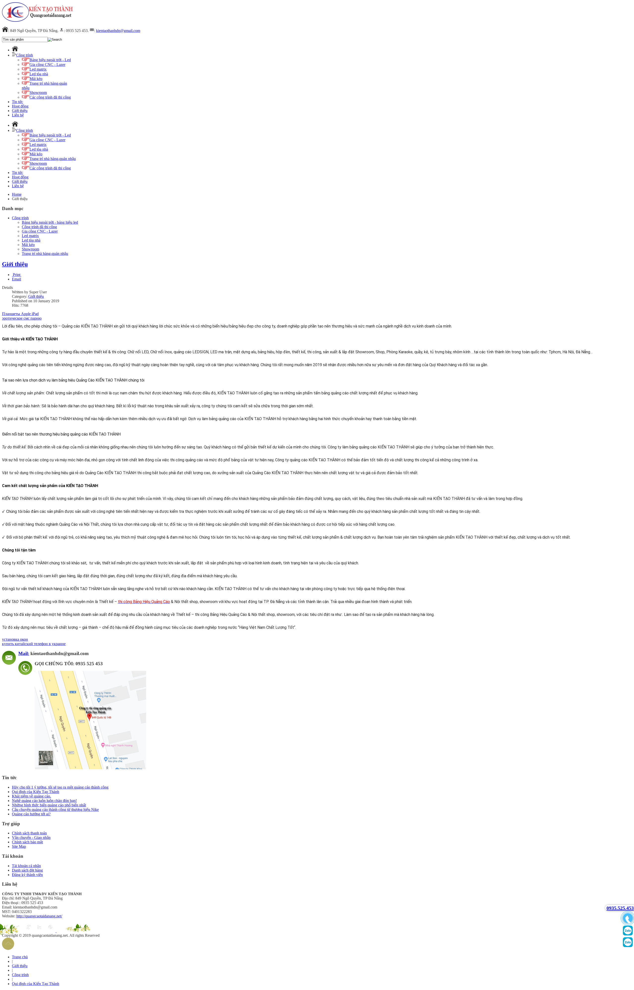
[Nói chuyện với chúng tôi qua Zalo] (628, 946)
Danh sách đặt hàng (27, 870)
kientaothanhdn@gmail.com (118, 30)
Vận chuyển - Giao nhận (31, 837)
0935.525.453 (620, 908)
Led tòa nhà (31, 240)
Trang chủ (20, 957)
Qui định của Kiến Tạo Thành (35, 792)
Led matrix (30, 236)
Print (16, 275)
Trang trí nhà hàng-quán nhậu (45, 253)
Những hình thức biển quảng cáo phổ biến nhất (49, 805)
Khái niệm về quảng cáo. (31, 796)
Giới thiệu (15, 264)
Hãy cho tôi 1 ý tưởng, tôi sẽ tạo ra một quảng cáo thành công (60, 787)
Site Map (19, 846)
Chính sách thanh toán (29, 833)
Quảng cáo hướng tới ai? (31, 814)
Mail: (23, 653)
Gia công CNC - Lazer (40, 231)
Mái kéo (28, 245)
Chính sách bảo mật (27, 842)
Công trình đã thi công (39, 227)
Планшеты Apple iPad (20, 314)
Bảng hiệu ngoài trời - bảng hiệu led (50, 222)
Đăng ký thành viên (27, 875)
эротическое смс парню (22, 318)
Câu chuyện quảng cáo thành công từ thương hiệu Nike (55, 809)
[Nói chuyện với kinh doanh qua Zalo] (628, 934)
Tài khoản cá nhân (26, 866)
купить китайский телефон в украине (34, 644)
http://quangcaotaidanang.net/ (39, 916)
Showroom (30, 249)
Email (16, 279)
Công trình (20, 218)
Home (17, 194)
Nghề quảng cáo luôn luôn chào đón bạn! (44, 800)
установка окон (15, 639)
